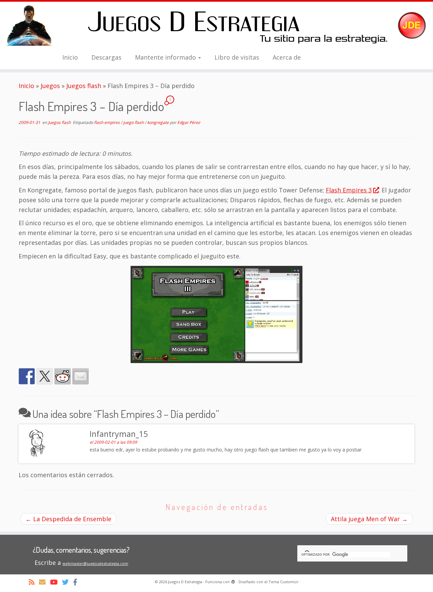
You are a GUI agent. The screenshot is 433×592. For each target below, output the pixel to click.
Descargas (106, 57)
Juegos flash (83, 86)
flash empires (107, 122)
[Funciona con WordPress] (233, 580)
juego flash (134, 122)
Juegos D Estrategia (185, 581)
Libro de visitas (236, 57)
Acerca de (287, 57)
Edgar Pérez (188, 122)
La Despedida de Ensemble (68, 519)
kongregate (158, 122)
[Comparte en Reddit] (62, 376)
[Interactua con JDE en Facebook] (77, 582)
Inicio (70, 57)
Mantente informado (166, 57)
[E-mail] (44, 582)
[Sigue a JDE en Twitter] (67, 582)
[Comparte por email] (80, 376)
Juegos (50, 86)
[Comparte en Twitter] (45, 376)
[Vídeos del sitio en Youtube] (56, 582)
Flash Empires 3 (349, 190)
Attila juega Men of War (369, 519)
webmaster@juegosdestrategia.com (95, 563)
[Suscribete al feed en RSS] (34, 582)
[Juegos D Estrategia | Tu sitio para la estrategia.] (216, 25)
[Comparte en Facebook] (27, 376)
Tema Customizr (284, 581)
